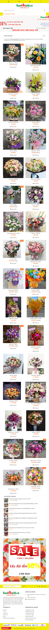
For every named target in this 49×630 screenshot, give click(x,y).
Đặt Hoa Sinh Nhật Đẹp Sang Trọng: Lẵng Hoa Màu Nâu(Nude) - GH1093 (23, 503)
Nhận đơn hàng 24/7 (29, 616)
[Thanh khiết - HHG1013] (35, 335)
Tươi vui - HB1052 (13, 150)
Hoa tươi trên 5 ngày (29, 614)
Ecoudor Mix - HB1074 (35, 486)
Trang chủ (38, 28)
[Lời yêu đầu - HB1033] (13, 449)
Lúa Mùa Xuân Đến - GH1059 (35, 318)
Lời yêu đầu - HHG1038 (13, 179)
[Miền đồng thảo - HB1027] (35, 250)
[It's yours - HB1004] (35, 278)
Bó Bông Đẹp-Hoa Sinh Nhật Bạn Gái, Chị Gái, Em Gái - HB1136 (21, 527)
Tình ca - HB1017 (13, 205)
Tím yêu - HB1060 (35, 205)
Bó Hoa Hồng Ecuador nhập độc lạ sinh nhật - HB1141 (20, 498)
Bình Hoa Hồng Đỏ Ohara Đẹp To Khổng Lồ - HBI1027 (19, 532)
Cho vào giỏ (14, 67)
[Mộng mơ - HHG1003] (35, 221)
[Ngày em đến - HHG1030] (35, 54)
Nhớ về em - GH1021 (13, 344)
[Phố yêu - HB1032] (13, 363)
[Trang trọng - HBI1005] (35, 363)
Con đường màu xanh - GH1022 (13, 233)
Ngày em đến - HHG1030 (36, 65)
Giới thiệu (5, 610)
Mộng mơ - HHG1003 (35, 233)
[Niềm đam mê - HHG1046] (35, 449)
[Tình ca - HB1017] (12, 194)
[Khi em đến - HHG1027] (13, 82)
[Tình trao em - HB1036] (35, 167)
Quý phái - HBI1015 (36, 432)
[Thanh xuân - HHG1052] (13, 278)
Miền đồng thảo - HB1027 (36, 261)
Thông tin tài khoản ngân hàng (9, 618)
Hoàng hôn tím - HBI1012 (13, 432)
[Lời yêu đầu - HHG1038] (13, 167)
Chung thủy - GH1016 (13, 401)
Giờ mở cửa (5, 614)
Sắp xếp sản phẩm (8, 35)
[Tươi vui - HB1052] (13, 139)
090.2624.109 (5, 628)
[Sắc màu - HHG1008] (35, 82)
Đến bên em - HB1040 (13, 62)
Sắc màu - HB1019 (35, 122)
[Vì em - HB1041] (12, 248)
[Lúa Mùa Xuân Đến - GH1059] (35, 307)
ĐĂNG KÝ (24, 586)
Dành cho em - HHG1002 (13, 122)
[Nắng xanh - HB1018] (35, 139)
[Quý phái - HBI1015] (35, 420)
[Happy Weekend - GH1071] (13, 477)
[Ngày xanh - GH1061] (13, 307)
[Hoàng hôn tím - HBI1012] (13, 420)
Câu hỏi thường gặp (29, 619)
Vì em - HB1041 (13, 259)
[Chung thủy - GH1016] (12, 390)
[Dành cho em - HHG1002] (13, 110)
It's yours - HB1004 (35, 290)
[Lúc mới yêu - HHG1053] (35, 392)
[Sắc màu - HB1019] (35, 110)
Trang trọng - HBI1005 (35, 375)
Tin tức (4, 611)
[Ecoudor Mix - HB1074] (34, 476)
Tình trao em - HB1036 (35, 179)
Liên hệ (4, 616)
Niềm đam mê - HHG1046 (35, 460)
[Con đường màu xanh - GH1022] (13, 221)
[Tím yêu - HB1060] (34, 194)
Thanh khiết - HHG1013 (36, 347)
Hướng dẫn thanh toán (29, 611)
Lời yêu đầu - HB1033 (13, 460)
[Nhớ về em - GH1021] (12, 334)
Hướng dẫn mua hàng (29, 610)
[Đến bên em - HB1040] (12, 52)
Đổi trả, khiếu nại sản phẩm (30, 618)
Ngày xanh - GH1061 (13, 318)
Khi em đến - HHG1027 (13, 94)
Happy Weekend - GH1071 (13, 489)
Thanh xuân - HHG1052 (13, 290)
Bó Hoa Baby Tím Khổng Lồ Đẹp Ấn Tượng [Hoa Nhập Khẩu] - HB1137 (23, 522)
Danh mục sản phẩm (10, 14)
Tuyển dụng (5, 613)
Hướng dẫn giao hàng (29, 613)
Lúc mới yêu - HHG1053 (35, 403)
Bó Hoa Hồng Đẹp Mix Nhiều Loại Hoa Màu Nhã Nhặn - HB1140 (22, 508)
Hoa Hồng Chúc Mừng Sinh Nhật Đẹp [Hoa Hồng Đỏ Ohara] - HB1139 (22, 513)
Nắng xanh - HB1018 (36, 150)
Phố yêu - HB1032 (13, 375)
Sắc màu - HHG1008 (36, 94)
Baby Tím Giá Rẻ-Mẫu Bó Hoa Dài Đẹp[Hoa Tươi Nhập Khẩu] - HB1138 (23, 518)
